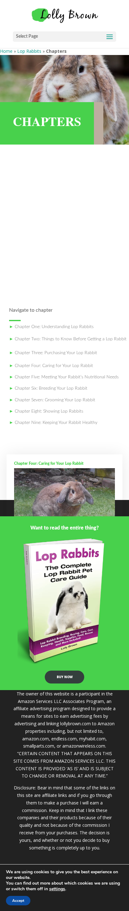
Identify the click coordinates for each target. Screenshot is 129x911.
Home (6, 51)
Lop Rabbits (29, 51)
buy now (65, 677)
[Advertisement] (64, 225)
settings (57, 889)
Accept (18, 900)
